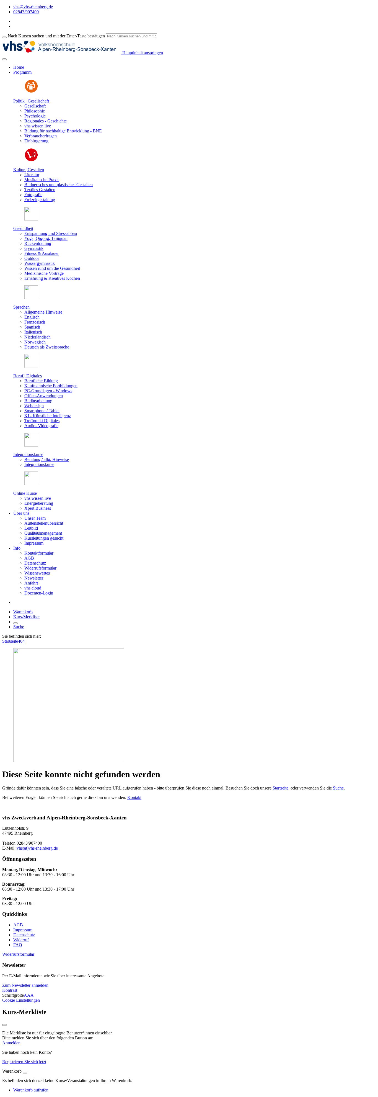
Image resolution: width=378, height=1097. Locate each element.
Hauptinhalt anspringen (142, 52)
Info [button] (16, 548)
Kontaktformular (38, 553)
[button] (18, 954)
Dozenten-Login (38, 593)
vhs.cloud (32, 588)
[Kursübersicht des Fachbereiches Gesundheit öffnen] (31, 219)
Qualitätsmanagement (43, 533)
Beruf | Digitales (27, 375)
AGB (29, 558)
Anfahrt (31, 583)
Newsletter (33, 578)
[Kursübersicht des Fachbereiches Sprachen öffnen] (31, 297)
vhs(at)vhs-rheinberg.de (37, 848)
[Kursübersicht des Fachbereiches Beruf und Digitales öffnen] (31, 366)
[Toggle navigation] (4, 59)
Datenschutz (35, 563)
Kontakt (134, 797)
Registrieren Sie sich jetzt (24, 1061)
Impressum (33, 543)
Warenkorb (23, 611)
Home (18, 67)
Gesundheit (23, 228)
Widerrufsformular (40, 568)
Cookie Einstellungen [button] (21, 1000)
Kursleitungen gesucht (43, 538)
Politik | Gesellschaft (31, 101)
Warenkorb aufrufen (30, 1090)
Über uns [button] (21, 513)
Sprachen (21, 307)
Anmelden (11, 1042)
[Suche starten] (4, 37)
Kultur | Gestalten (28, 169)
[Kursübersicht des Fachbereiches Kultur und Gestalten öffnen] (31, 160)
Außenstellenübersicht (43, 523)
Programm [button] (22, 72)
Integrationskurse (28, 454)
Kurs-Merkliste (26, 616)
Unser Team (35, 518)
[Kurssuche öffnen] (15, 623)
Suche (18, 626)
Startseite (10, 641)
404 (21, 641)
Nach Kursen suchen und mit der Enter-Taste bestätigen (56, 36)
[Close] (25, 1072)
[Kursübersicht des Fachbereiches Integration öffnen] (31, 445)
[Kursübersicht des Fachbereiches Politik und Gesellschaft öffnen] (31, 91)
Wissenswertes (37, 573)
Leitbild (31, 528)
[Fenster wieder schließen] (4, 1025)
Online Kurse (25, 493)
